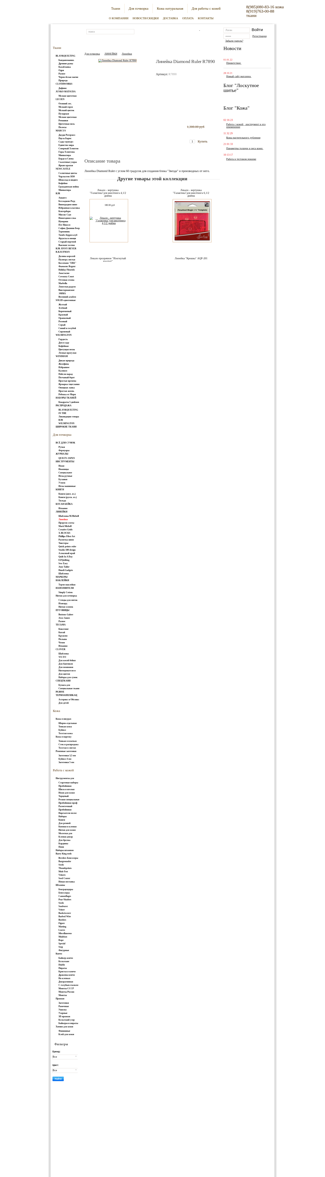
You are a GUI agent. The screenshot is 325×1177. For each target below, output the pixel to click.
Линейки (127, 53)
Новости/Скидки (146, 18)
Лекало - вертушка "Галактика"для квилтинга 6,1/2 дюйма (191, 193)
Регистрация (259, 36)
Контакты (205, 18)
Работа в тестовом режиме (241, 159)
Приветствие (233, 63)
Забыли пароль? (234, 40)
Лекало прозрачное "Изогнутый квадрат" (108, 260)
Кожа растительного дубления (243, 137)
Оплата (188, 18)
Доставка (170, 18)
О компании (118, 18)
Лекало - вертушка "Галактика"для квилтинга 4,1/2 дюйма (108, 193)
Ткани (115, 8)
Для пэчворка (138, 8)
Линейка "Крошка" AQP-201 (191, 258)
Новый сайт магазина (238, 76)
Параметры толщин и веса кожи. (244, 148)
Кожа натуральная (170, 8)
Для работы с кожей (206, 8)
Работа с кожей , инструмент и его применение (246, 125)
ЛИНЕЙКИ (110, 53)
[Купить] (199, 134)
